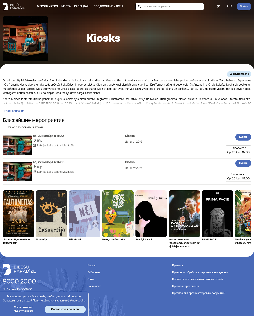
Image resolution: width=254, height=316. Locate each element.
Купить (243, 137)
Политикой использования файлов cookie (59, 300)
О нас (91, 279)
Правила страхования (185, 286)
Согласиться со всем (65, 309)
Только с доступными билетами (25, 127)
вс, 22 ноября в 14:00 (48, 162)
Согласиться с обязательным (23, 309)
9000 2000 (19, 282)
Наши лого (94, 286)
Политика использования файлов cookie (197, 279)
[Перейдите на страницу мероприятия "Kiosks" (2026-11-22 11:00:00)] (17, 145)
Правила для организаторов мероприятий (198, 293)
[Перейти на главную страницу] (14, 6)
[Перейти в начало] (19, 269)
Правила (177, 265)
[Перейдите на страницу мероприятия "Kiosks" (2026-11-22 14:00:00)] (17, 171)
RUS (229, 6)
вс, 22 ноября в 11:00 (48, 136)
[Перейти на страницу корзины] (213, 6)
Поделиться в (241, 74)
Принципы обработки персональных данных (200, 272)
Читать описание (13, 111)
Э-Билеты (93, 272)
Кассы (91, 265)
